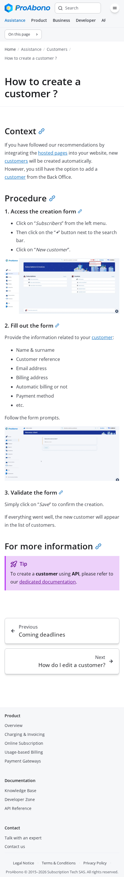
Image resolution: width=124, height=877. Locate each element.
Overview (13, 725)
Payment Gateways (23, 761)
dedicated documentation (47, 582)
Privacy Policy (95, 863)
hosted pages (52, 153)
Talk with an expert (23, 838)
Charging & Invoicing (25, 734)
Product (39, 20)
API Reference (18, 808)
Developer (86, 20)
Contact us (15, 846)
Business (61, 20)
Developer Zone (20, 799)
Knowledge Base (20, 790)
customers (16, 161)
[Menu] (114, 8)
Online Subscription (24, 743)
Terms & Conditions (59, 863)
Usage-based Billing (24, 752)
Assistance (15, 20)
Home (10, 49)
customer (15, 177)
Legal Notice (23, 863)
